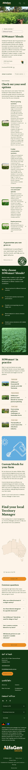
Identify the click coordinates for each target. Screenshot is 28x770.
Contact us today (7, 673)
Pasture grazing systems (16, 103)
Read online (6, 63)
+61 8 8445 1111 (6, 665)
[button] (24, 3)
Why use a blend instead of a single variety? (12, 601)
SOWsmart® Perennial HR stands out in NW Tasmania (16, 385)
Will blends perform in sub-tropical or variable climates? (12, 636)
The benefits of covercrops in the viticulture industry (16, 426)
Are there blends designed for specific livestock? (11, 610)
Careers (17, 685)
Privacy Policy (12, 760)
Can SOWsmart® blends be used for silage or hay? (11, 618)
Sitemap (14, 764)
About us (4, 685)
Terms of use (18, 758)
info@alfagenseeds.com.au (9, 669)
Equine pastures (16, 221)
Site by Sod (14, 768)
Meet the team (6, 688)
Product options (19, 74)
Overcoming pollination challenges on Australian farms (16, 412)
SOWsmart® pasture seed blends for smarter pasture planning (17, 399)
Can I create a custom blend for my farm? (10, 626)
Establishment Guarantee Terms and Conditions (12, 762)
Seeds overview (8, 29)
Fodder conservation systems (15, 151)
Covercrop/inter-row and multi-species (16, 190)
